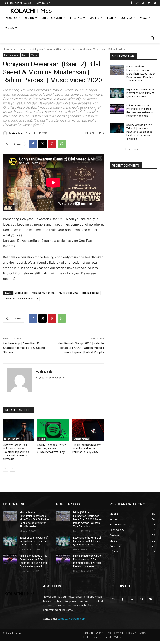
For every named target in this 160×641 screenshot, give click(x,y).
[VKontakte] (150, 599)
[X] (143, 3)
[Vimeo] (148, 3)
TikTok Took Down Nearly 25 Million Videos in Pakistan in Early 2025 (86, 449)
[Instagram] (137, 3)
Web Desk (17, 133)
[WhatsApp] (62, 144)
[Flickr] (132, 599)
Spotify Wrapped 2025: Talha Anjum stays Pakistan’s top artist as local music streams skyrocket (16, 452)
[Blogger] (113, 599)
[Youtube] (154, 3)
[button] (152, 38)
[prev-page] (5, 469)
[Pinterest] (52, 144)
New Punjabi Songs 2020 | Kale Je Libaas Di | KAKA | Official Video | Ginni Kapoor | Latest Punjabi (81, 348)
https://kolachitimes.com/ (50, 377)
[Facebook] (131, 3)
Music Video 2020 (68, 292)
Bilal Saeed (21, 292)
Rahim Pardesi (90, 292)
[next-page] (12, 469)
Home (6, 49)
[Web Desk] (5, 133)
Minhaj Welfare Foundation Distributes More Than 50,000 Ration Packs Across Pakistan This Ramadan (140, 73)
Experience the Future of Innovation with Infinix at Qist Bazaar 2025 (140, 93)
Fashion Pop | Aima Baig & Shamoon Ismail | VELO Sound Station (24, 348)
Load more (132, 149)
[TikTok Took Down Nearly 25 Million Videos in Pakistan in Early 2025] (88, 430)
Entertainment (21, 49)
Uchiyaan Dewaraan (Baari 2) (21, 298)
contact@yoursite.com (71, 618)
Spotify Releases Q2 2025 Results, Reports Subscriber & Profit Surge (52, 449)
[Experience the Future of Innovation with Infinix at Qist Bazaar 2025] (117, 93)
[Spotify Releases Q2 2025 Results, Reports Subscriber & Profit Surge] (53, 430)
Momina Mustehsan (43, 292)
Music (25, 55)
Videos (34, 55)
